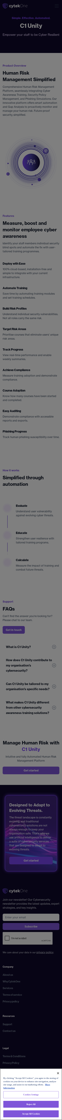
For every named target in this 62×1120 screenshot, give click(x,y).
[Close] (58, 1073)
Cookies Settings (31, 1094)
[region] (31, 1094)
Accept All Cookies (31, 1114)
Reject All (31, 1104)
